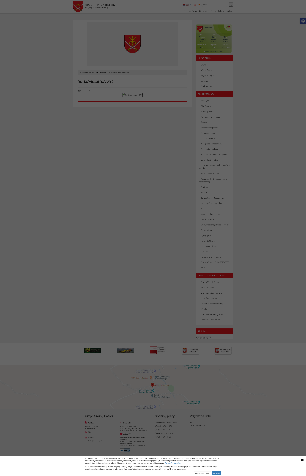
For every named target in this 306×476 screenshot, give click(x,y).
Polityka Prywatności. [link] (173, 463)
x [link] (302, 460)
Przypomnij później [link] (202, 473)
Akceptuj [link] (216, 473)
